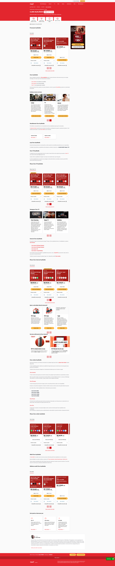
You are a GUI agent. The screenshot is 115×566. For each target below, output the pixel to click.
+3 (65, 277)
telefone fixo (65, 459)
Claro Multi (58, 87)
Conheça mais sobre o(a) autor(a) (36, 547)
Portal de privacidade (66, 561)
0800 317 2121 (48, 12)
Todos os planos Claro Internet (50, 302)
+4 (39, 45)
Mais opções (57, 557)
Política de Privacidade (60, 561)
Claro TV (33, 85)
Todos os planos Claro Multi (49, 70)
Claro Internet (33, 83)
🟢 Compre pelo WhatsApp (81, 554)
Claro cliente (42, 129)
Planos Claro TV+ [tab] (33, 169)
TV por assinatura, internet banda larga (55, 459)
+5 (52, 430)
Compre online (36, 328)
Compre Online (36, 57)
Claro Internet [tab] (32, 265)
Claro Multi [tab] (32, 33)
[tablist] (50, 34)
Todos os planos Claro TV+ (50, 206)
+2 (39, 430)
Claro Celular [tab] (32, 419)
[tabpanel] (50, 53)
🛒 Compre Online (73, 554)
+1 (52, 277)
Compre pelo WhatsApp (36, 193)
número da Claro (34, 128)
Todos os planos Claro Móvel (49, 450)
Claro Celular (33, 81)
